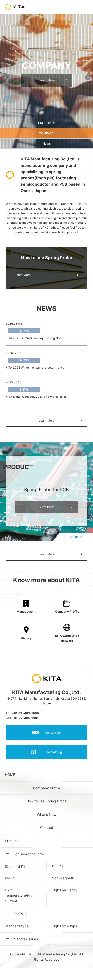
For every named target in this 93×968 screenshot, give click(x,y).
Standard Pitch (17, 866)
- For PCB (19, 914)
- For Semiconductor (27, 854)
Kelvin (9, 878)
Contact (46, 827)
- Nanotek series (24, 939)
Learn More (47, 80)
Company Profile (46, 788)
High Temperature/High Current (19, 895)
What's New (46, 814)
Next (88, 76)
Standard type (17, 926)
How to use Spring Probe (46, 801)
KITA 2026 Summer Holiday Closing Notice (35, 338)
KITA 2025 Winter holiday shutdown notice (35, 367)
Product (11, 841)
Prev (5, 76)
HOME (7, 774)
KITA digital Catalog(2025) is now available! (36, 396)
